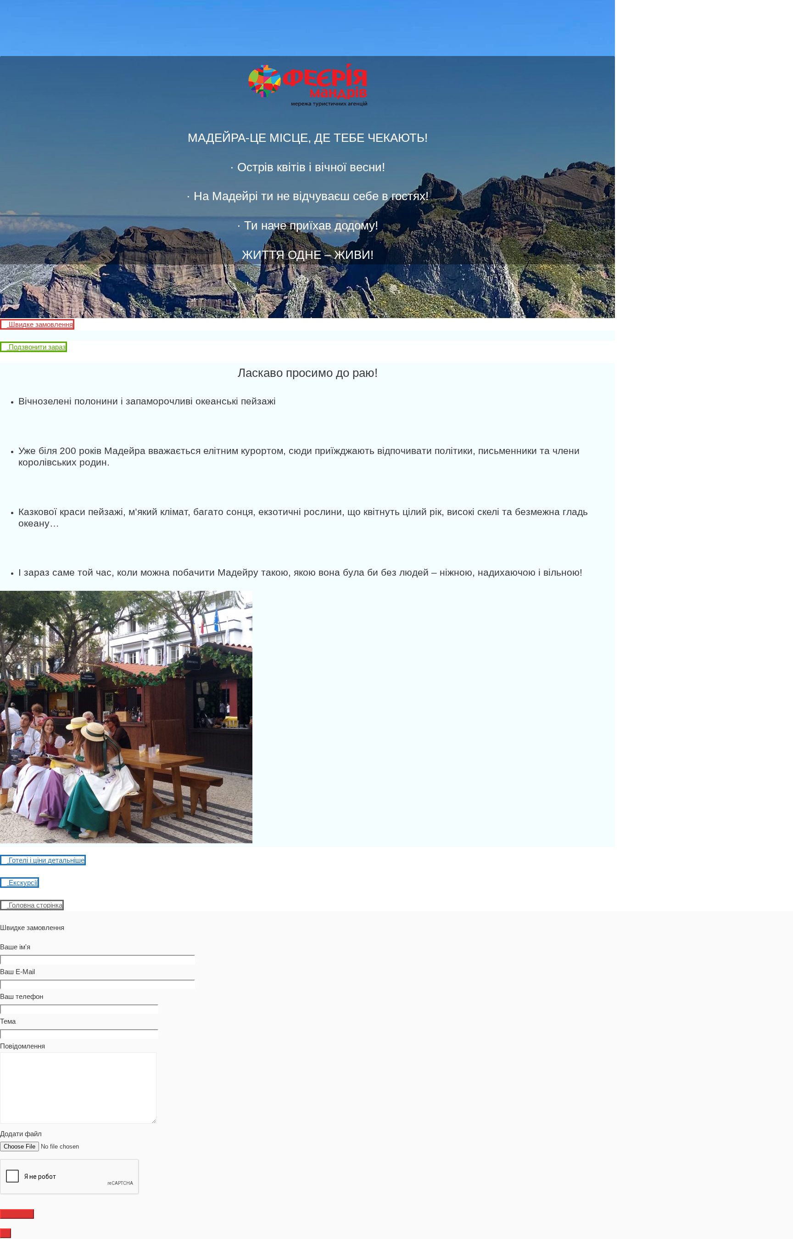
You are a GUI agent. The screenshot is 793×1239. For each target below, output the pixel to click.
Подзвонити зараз (36, 347)
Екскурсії (22, 882)
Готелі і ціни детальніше (45, 860)
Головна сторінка (34, 905)
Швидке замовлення (40, 324)
